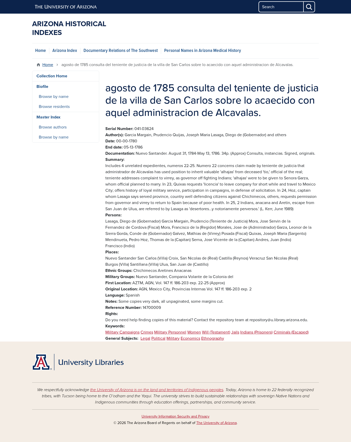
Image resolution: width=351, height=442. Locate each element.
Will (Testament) (216, 332)
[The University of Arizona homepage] (66, 7)
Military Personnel (170, 332)
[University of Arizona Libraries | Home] (78, 362)
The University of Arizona (216, 423)
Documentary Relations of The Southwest (121, 51)
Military (173, 338)
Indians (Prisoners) (256, 332)
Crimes (147, 332)
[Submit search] (309, 6)
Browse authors (53, 127)
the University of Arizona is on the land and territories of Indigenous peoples (156, 389)
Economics (190, 338)
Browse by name (54, 96)
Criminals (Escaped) (291, 332)
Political (158, 338)
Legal (145, 338)
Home (40, 51)
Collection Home (51, 76)
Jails (235, 332)
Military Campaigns (122, 332)
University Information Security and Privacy (175, 416)
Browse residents (54, 106)
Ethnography (212, 338)
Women (194, 332)
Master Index (48, 117)
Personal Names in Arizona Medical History (202, 51)
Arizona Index (64, 51)
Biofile (42, 86)
